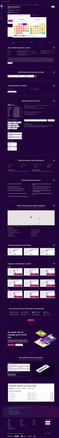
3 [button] (23, 24)
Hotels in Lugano (11, 398)
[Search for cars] (1, 8)
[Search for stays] (1, 6)
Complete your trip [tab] (31, 388)
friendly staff (19, 122)
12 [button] (33, 28)
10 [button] (23, 26)
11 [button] (25, 26)
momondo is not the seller (13, 410)
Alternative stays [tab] (17, 388)
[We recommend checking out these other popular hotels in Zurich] (54, 245)
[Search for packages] (1, 10)
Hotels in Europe (14, 4)
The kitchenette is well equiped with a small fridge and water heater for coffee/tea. (38, 105)
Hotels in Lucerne (33, 394)
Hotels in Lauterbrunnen (12, 395)
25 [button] (25, 30)
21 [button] (37, 30)
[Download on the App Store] (47, 424)
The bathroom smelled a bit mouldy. (31, 114)
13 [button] (14, 28)
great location (14, 122)
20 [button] (14, 30)
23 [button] (21, 30)
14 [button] (37, 28)
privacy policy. (24, 376)
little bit (14, 126)
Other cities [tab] (11, 388)
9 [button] (21, 26)
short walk (9, 128)
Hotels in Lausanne (34, 399)
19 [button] (33, 30)
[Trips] (1, 15)
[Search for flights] (1, 4)
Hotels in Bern (33, 398)
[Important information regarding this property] (54, 160)
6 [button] (35, 26)
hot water (17, 126)
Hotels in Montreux (11, 399)
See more (52, 278)
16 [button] (21, 28)
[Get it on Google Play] (47, 422)
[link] (18, 274)
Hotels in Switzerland (19, 4)
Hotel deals (9, 4)
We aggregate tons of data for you (14, 412)
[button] (2, 1)
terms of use (19, 376)
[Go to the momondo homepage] (6, 1)
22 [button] (19, 30)
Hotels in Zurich (25, 4)
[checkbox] (12, 144)
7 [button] (37, 26)
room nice (9, 122)
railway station (10, 124)
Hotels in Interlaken (12, 394)
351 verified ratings (15, 12)
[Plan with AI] (1, 12)
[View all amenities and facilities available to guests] (54, 85)
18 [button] (25, 28)
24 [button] (23, 30)
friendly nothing (14, 128)
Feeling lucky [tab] (24, 388)
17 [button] (23, 28)
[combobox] (19, 365)
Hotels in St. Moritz (34, 395)
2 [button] (21, 24)
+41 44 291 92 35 (10, 11)
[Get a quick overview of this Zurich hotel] (54, 47)
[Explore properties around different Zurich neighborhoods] (54, 263)
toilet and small (15, 124)
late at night (9, 126)
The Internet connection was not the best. (32, 113)
